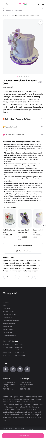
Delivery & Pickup (8, 311)
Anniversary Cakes (19, 348)
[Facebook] (6, 369)
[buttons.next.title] (43, 225)
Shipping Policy (8, 330)
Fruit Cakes (6, 355)
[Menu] (3, 4)
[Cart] (38, 4)
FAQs (4, 305)
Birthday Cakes (8, 347)
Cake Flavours (7, 317)
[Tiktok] (27, 369)
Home (5, 16)
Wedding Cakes (20, 355)
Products (11, 16)
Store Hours (7, 308)
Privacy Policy (7, 326)
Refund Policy (7, 333)
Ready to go (19, 344)
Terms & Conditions (9, 323)
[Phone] (7, 4)
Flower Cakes (19, 352)
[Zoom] (40, 22)
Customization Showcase (11, 320)
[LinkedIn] (20, 369)
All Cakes (6, 344)
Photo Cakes (7, 352)
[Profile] (38, 4)
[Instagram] (13, 369)
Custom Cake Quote (9, 314)
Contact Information (9, 336)
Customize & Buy (23, 436)
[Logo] (22, 4)
